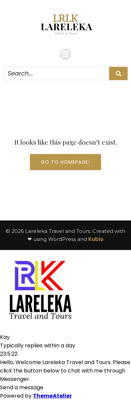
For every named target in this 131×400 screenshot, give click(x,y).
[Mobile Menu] (65, 54)
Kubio (95, 239)
